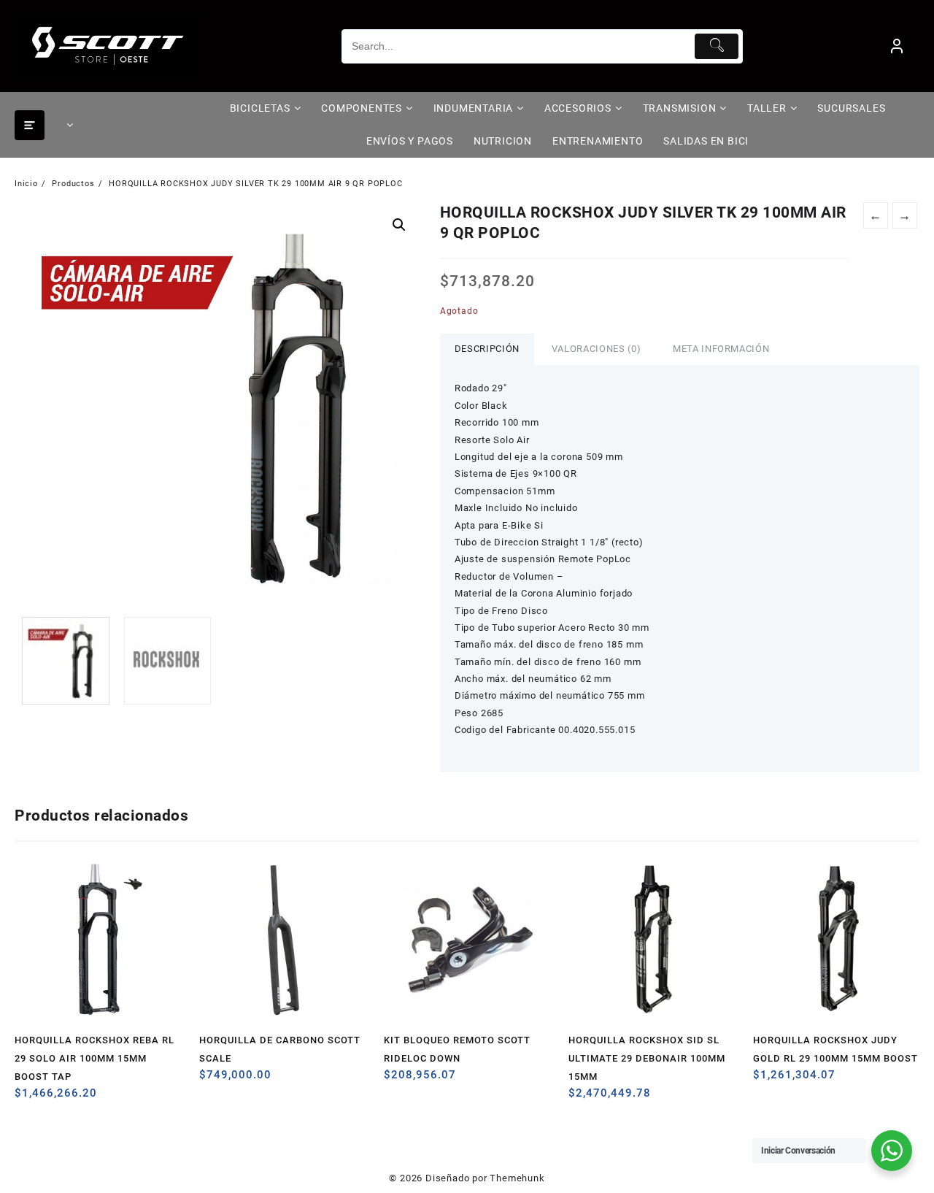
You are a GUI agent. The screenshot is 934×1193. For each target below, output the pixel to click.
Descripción (487, 348)
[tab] (487, 349)
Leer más (27, 1098)
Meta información (721, 348)
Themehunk (517, 1178)
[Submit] (717, 46)
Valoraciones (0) (596, 348)
